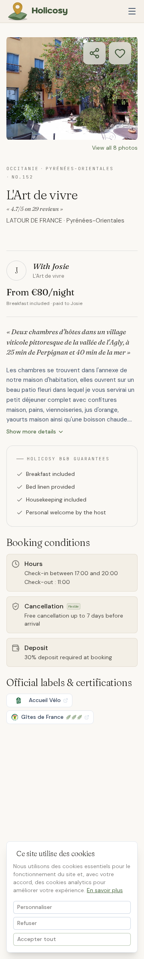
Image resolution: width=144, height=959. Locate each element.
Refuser (27, 923)
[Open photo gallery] (72, 88)
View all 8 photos (115, 147)
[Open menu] (132, 11)
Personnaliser (34, 907)
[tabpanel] (72, 481)
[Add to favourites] (120, 53)
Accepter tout (36, 939)
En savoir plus (105, 890)
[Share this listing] (94, 53)
